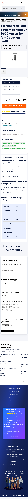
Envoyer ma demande (7, 330)
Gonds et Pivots (4, 359)
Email (3, 284)
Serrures (2, 370)
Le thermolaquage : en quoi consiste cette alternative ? (14, 460)
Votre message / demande (12, 301)
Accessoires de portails (8, 354)
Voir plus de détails (7, 125)
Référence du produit (10, 292)
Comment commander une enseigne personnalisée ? (14, 455)
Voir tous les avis (14, 436)
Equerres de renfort (5, 375)
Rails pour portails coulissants (7, 366)
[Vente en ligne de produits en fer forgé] (4, 2)
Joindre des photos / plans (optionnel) (12, 320)
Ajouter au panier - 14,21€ (14, 106)
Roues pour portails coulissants (8, 368)
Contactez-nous (14, 400)
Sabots (2, 373)
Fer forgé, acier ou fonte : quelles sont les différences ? (14, 450)
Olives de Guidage (4, 363)
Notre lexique (14, 404)
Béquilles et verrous (5, 356)
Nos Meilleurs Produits (14, 391)
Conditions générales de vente (14, 397)
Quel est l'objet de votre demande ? (11, 265)
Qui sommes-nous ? (14, 394)
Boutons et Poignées (5, 361)
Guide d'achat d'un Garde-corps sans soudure (14, 464)
